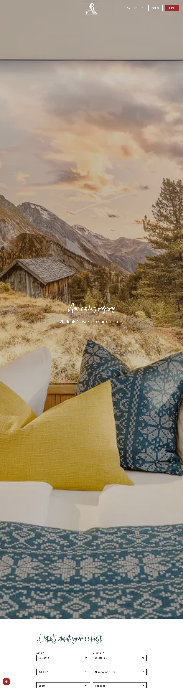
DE (135, 8)
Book (172, 8)
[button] (6, 681)
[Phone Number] (128, 8)
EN (142, 8)
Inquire (156, 8)
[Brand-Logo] (91, 8)
